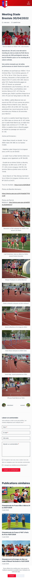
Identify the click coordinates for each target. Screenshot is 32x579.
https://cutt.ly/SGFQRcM (22, 185)
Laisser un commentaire (11, 470)
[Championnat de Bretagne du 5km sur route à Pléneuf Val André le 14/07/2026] (16, 548)
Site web (6, 438)
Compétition (16, 22)
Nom (5, 427)
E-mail (5, 432)
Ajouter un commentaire (11, 444)
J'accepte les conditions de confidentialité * (16, 465)
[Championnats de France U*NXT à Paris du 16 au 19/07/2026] (16, 522)
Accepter (11, 575)
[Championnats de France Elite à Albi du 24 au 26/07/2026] (16, 495)
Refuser (21, 575)
